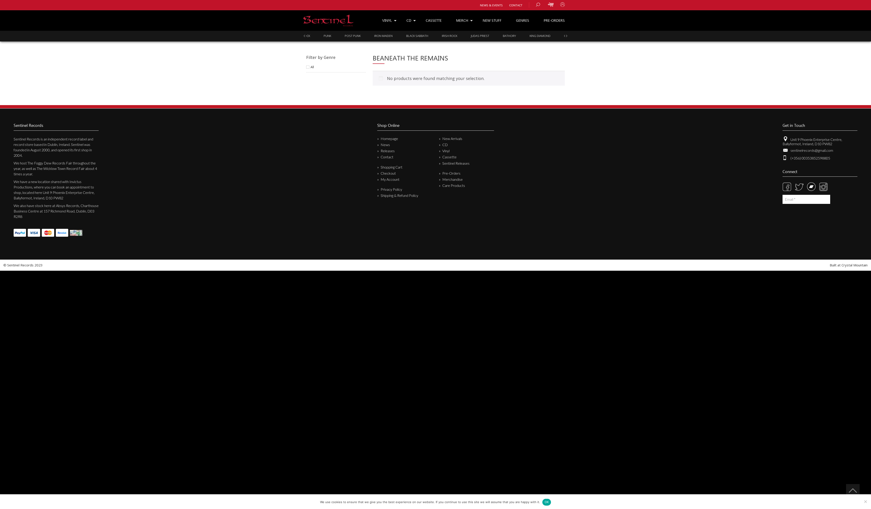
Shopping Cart (391, 167)
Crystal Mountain (855, 265)
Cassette (434, 20)
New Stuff (492, 20)
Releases (388, 151)
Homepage (389, 138)
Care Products (453, 185)
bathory (494, 36)
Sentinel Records (328, 18)
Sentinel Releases (456, 163)
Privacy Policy (391, 189)
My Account (390, 179)
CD (408, 20)
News (385, 144)
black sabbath (402, 36)
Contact (515, 5)
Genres (522, 20)
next (566, 35)
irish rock (434, 36)
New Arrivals (452, 138)
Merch (462, 20)
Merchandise (452, 179)
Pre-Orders (554, 20)
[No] (865, 501)
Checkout (388, 173)
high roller (558, 36)
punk (312, 36)
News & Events (491, 5)
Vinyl (387, 20)
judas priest (465, 36)
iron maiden (368, 36)
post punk (337, 36)
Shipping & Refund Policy (399, 195)
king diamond (524, 36)
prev (304, 35)
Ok (547, 502)
